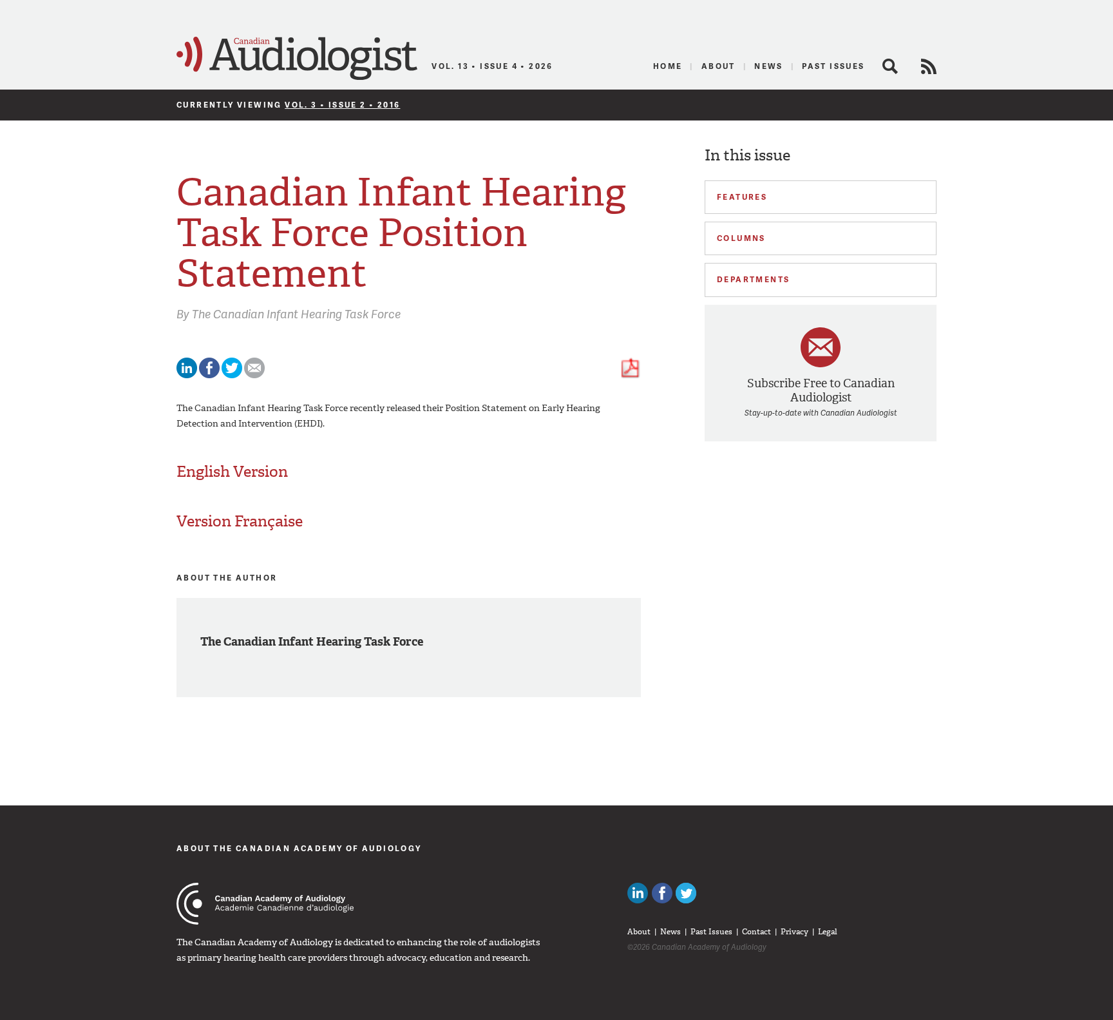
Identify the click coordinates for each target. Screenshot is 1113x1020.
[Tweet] (232, 375)
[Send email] (254, 375)
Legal (827, 932)
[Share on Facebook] (209, 375)
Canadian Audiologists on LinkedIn (637, 893)
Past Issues (833, 66)
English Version (232, 471)
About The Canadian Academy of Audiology (299, 848)
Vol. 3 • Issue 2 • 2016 (342, 104)
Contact (756, 932)
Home (668, 66)
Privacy (794, 932)
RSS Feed (929, 66)
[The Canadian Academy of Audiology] (265, 904)
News (768, 66)
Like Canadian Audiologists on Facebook (662, 893)
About (718, 66)
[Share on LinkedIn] (186, 375)
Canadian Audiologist (296, 59)
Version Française (239, 521)
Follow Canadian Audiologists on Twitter (686, 893)
